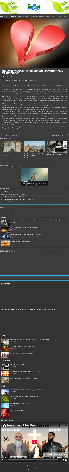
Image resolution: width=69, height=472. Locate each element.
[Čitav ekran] (66, 460)
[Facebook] (31, 468)
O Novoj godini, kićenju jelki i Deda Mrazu (22, 346)
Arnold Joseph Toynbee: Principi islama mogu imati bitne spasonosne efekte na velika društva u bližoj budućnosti (37, 220)
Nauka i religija (12, 16)
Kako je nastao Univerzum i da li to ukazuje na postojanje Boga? (25, 234)
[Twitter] (33, 468)
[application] (34, 442)
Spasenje (29, 465)
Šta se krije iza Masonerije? (11, 134)
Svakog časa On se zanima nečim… (20, 403)
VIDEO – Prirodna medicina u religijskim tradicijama (25, 371)
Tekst (6, 16)
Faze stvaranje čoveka (16, 410)
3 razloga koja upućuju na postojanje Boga (20, 241)
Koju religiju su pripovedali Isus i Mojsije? (22, 353)
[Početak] (3, 460)
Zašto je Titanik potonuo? (54, 154)
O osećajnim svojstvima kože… (57, 134)
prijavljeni (16, 166)
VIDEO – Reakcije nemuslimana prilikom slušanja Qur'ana (24, 227)
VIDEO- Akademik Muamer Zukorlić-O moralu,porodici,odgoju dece (17, 199)
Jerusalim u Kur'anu (7, 154)
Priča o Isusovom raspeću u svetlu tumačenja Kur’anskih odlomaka (29, 339)
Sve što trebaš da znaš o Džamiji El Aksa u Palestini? (33, 154)
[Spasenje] (34, 7)
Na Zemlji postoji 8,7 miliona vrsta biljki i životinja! (24, 396)
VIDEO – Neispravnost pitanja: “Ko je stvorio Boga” (13, 196)
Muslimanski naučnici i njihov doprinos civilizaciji (24, 378)
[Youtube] (35, 468)
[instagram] (37, 468)
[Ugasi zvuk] (63, 460)
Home (1, 16)
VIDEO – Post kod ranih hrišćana (9, 202)
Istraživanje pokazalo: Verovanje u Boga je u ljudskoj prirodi (27, 390)
